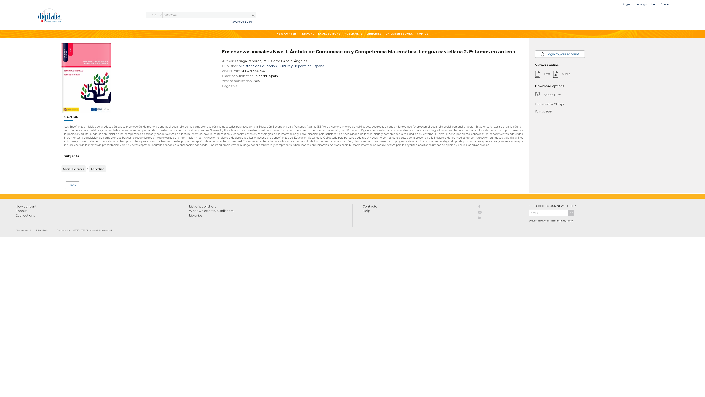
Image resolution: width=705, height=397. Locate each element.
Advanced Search (242, 21)
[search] (253, 14)
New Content (287, 33)
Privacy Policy (566, 220)
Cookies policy (63, 230)
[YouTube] (500, 213)
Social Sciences (73, 169)
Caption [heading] (71, 117)
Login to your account (562, 54)
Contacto (370, 206)
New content (26, 206)
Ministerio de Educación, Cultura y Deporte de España (281, 66)
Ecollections (329, 33)
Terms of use (22, 230)
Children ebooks (399, 33)
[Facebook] (500, 207)
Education (97, 169)
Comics (422, 33)
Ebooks (308, 33)
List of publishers (202, 206)
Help (366, 211)
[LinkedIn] (500, 218)
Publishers (353, 33)
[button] (626, 4)
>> (571, 212)
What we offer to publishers (211, 211)
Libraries (374, 33)
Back (72, 185)
